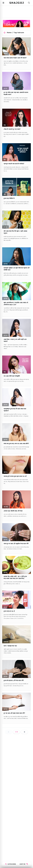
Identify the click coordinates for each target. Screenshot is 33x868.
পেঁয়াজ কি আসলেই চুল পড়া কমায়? (12, 129)
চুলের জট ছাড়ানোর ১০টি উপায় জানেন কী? (14, 680)
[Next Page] (24, 732)
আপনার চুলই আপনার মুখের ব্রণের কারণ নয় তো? (15, 476)
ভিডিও (5, 125)
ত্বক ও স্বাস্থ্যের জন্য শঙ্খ (10, 646)
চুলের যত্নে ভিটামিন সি (9, 198)
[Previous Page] (8, 732)
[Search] (29, 3)
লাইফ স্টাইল (6, 506)
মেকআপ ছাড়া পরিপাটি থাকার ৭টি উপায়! (13, 511)
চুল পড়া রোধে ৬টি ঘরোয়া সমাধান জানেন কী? (14, 713)
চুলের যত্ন (5, 88)
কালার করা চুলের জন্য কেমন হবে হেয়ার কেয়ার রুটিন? (16, 443)
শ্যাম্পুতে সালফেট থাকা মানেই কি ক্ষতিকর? (14, 164)
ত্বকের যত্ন (6, 641)
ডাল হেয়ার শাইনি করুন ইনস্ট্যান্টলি (12, 376)
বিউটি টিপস (6, 53)
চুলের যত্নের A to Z (9, 611)
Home (9, 32)
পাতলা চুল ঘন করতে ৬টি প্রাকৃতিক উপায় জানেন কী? (16, 543)
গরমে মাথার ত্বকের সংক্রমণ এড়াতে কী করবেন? (15, 58)
